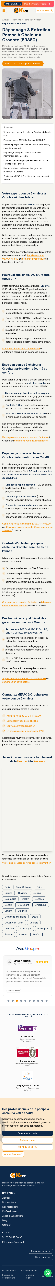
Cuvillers (22, 893)
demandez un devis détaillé (16, 681)
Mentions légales (30, 1276)
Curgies (8, 893)
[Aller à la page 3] (17, 1001)
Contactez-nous (27, 1140)
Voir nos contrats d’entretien (20, 725)
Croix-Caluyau (23, 887)
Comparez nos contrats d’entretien (19, 602)
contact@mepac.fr (13, 1154)
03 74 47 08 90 (43, 10)
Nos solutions (9, 1202)
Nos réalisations (10, 1206)
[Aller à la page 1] (8, 1001)
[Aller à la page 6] (30, 1001)
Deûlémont (23, 904)
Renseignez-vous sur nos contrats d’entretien (25, 437)
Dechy (25, 898)
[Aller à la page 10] (47, 1001)
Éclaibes (22, 934)
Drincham (9, 928)
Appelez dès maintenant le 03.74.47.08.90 (24, 678)
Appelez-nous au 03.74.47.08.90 (23, 715)
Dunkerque (25, 928)
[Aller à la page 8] (38, 1001)
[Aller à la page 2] (13, 1001)
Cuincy (40, 887)
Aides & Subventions (12, 1215)
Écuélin (36, 934)
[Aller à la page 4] (21, 1001)
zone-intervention (33, 20)
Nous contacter (42, 1257)
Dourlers (33, 922)
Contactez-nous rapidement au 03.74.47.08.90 (26, 523)
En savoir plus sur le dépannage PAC (25, 731)
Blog (4, 1220)
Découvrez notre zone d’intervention (21, 348)
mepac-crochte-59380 (14, 23)
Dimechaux (40, 904)
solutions (17, 20)
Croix (7, 887)
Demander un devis (27, 1133)
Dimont (8, 910)
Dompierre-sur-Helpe (15, 916)
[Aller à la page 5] (25, 1001)
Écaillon (9, 934)
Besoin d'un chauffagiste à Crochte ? (23, 63)
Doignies (22, 910)
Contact (6, 1224)
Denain (8, 904)
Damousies (10, 898)
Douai (35, 916)
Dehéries (39, 898)
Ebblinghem (43, 928)
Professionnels (9, 1211)
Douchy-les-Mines (14, 922)
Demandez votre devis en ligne (22, 720)
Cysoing (37, 893)
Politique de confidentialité (8, 1276)
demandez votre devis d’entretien (31, 440)
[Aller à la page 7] (34, 1001)
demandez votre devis (33, 258)
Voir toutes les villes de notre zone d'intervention (26, 863)
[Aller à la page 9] (42, 1001)
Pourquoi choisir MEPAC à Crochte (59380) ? (24, 140)
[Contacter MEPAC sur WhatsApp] (48, 1273)
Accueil (5, 20)
